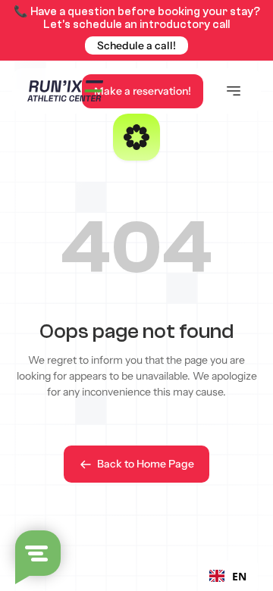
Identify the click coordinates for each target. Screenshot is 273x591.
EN (239, 576)
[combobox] (228, 576)
